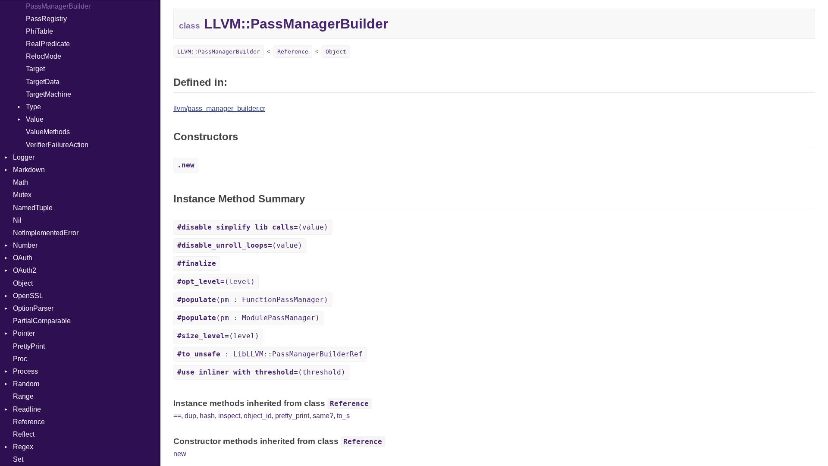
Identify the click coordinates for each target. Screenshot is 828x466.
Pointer (24, 333)
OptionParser (33, 308)
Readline (27, 409)
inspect (229, 415)
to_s (343, 415)
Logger (23, 157)
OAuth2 (24, 270)
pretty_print (292, 415)
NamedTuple (33, 207)
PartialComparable (42, 320)
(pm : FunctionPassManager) (252, 300)
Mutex (22, 194)
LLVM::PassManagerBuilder (218, 51)
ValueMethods (48, 131)
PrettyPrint (29, 346)
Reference (29, 421)
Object (23, 283)
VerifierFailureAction (57, 144)
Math (20, 182)
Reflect (23, 434)
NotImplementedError (45, 232)
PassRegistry (46, 18)
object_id (258, 415)
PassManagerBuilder (58, 6)
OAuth (22, 257)
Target (35, 68)
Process (25, 371)
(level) (216, 281)
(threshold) (261, 372)
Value (35, 119)
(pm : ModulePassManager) (248, 318)
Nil (17, 220)
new (179, 453)
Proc (20, 358)
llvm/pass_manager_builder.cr (219, 108)
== (177, 415)
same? (323, 415)
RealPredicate (48, 43)
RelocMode (43, 56)
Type (33, 106)
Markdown (29, 169)
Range (23, 396)
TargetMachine (48, 94)
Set (18, 459)
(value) (252, 227)
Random (26, 383)
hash (207, 415)
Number (25, 245)
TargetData (43, 81)
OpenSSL (28, 295)
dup (190, 415)
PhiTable (39, 31)
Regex (23, 446)
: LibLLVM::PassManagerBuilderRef (270, 354)
